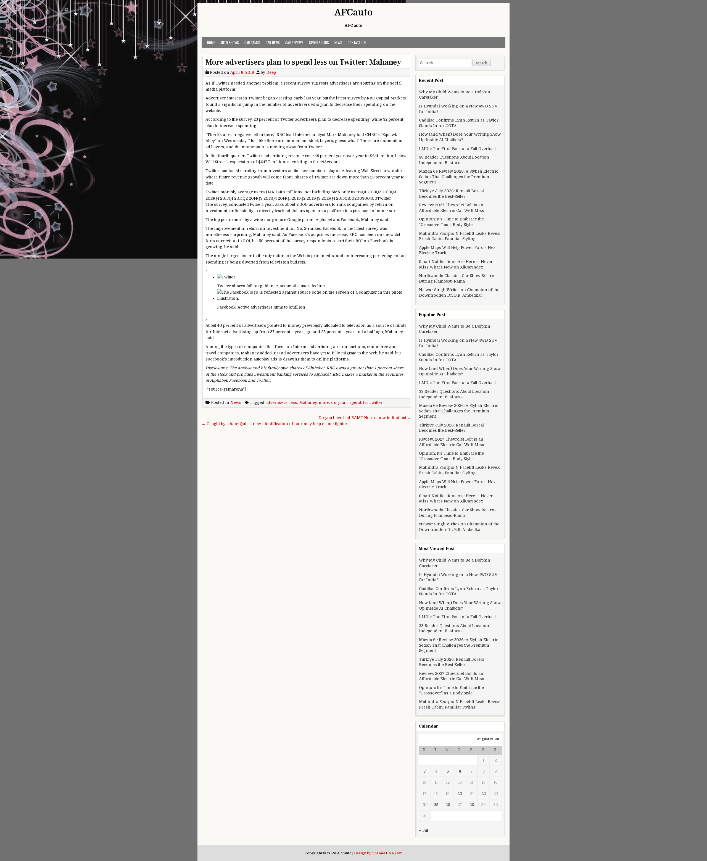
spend (355, 402)
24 (425, 804)
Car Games (252, 42)
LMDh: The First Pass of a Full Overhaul (457, 148)
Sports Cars (319, 42)
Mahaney (308, 402)
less (293, 402)
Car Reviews (294, 42)
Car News (273, 42)
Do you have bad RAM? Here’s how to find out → (364, 417)
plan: (342, 402)
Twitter (375, 402)
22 (483, 793)
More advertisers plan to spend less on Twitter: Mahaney (303, 62)
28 (471, 804)
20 (459, 793)
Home (211, 42)
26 (447, 804)
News (338, 42)
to (365, 402)
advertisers (276, 402)
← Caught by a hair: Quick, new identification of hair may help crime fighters (276, 424)
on (333, 402)
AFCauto (353, 12)
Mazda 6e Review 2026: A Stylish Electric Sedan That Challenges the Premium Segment (458, 176)
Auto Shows (229, 42)
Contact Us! (357, 42)
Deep (271, 72)
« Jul (423, 830)
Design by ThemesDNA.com (378, 853)
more (324, 402)
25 (436, 804)
